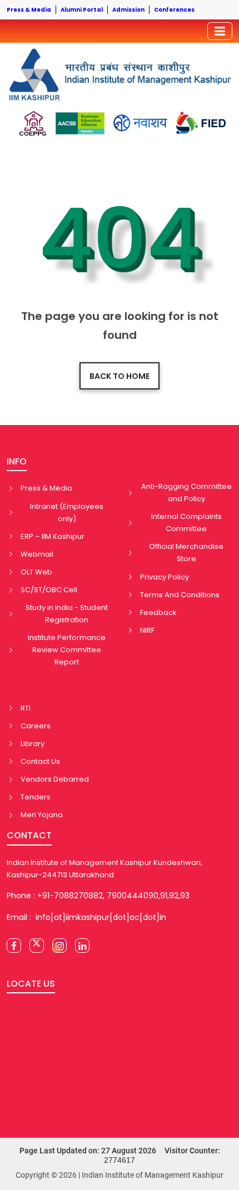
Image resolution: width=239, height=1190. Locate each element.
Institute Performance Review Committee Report (67, 649)
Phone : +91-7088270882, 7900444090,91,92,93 (98, 895)
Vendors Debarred (55, 779)
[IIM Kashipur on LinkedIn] (82, 945)
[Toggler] (219, 31)
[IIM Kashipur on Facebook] (14, 945)
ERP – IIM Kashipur (52, 536)
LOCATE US (31, 983)
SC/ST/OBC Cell (49, 589)
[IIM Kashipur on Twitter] (36, 945)
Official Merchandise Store (186, 552)
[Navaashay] (140, 123)
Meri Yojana (42, 814)
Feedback (158, 612)
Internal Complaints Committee (186, 522)
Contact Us (40, 761)
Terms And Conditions (180, 594)
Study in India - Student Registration (67, 613)
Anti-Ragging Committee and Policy (186, 492)
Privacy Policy (164, 577)
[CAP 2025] (32, 123)
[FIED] (201, 123)
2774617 (119, 1160)
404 (120, 239)
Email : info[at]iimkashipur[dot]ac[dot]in (86, 917)
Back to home (119, 376)
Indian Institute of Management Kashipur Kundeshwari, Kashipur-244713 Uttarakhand (104, 868)
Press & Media (46, 488)
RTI (26, 708)
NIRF (147, 630)
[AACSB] (80, 123)
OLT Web (36, 572)
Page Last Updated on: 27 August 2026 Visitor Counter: (119, 1155)
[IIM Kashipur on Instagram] (59, 945)
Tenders (36, 797)
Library (32, 743)
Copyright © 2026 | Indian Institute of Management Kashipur (119, 1175)
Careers (36, 726)
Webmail (37, 554)
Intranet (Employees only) (66, 512)
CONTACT (29, 835)
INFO (17, 461)
